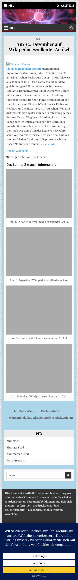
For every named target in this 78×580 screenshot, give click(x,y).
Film (23, 157)
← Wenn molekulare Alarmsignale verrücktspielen (39, 417)
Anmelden (13, 440)
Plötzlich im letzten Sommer (24, 68)
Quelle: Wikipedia (17, 150)
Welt (29, 157)
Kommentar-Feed (17, 453)
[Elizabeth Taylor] (18, 64)
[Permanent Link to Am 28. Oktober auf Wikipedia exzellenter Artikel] (39, 193)
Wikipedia (40, 157)
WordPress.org (15, 460)
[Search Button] (71, 27)
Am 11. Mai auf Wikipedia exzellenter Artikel (39, 396)
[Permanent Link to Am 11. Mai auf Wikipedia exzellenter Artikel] (39, 368)
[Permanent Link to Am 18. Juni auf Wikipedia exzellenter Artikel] (39, 310)
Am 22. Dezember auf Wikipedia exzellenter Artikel (39, 46)
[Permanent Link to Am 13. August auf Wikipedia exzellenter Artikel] (39, 251)
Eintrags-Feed (15, 447)
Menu (11, 5)
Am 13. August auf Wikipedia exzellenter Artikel (39, 280)
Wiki (38, 39)
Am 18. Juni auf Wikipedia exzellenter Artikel (39, 338)
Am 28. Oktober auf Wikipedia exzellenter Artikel (39, 221)
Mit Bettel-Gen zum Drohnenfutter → (39, 411)
